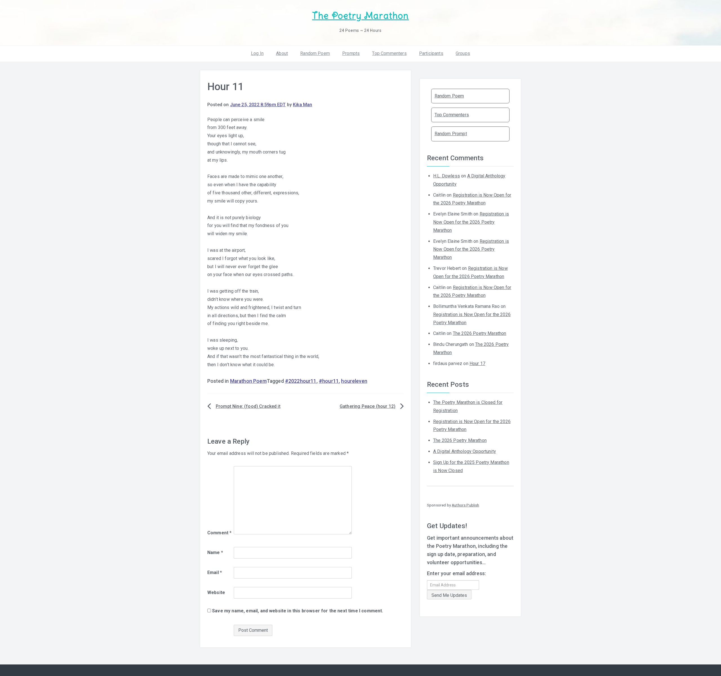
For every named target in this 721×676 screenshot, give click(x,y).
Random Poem (315, 53)
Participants (431, 53)
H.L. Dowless (446, 176)
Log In (257, 53)
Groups (463, 53)
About (282, 53)
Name (215, 552)
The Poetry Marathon (360, 15)
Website (216, 592)
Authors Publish (465, 505)
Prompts (351, 53)
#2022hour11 (301, 381)
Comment (219, 532)
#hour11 (329, 381)
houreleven (354, 381)
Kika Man (302, 104)
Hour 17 (477, 363)
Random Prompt (451, 133)
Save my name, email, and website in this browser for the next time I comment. (297, 610)
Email (214, 572)
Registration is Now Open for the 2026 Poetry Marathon (471, 222)
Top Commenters (389, 53)
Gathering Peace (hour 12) (367, 406)
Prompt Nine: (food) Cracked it (248, 406)
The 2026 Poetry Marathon (479, 333)
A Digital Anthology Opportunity (464, 451)
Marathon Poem (248, 381)
